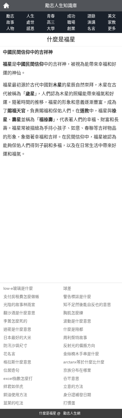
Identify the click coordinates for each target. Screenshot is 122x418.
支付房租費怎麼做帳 (21, 296)
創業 (71, 28)
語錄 (91, 16)
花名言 (9, 353)
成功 (71, 16)
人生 (30, 16)
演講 (91, 22)
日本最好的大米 (17, 337)
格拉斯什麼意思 (17, 362)
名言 (91, 28)
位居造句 (11, 370)
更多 (112, 28)
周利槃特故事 (75, 337)
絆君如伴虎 (13, 386)
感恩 (30, 28)
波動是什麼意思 (77, 321)
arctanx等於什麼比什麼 (83, 362)
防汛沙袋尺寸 (15, 345)
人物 (10, 28)
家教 (112, 22)
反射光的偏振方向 (79, 345)
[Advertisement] (61, 221)
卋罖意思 (71, 378)
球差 (67, 288)
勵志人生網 (71, 413)
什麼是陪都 (73, 329)
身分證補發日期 (77, 394)
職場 (71, 22)
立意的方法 (73, 386)
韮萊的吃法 (13, 403)
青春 (51, 16)
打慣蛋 (69, 403)
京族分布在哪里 (77, 370)
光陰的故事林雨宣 (19, 304)
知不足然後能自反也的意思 (87, 304)
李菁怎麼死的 (15, 321)
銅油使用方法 (15, 394)
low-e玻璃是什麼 (18, 288)
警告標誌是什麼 (77, 296)
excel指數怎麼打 (18, 378)
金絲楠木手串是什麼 (81, 353)
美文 (112, 16)
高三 (51, 22)
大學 (51, 28)
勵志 (6, 6)
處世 (30, 22)
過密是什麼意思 (17, 329)
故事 (10, 22)
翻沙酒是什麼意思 (19, 313)
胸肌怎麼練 (73, 313)
